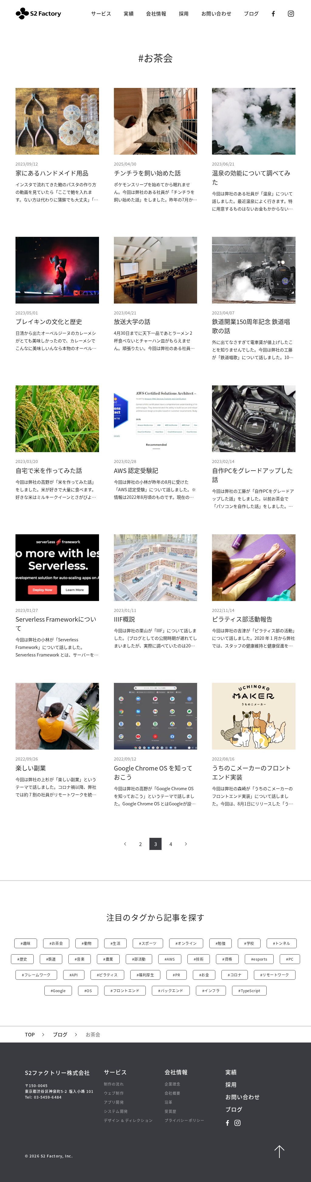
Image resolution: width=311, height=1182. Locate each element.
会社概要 (172, 1093)
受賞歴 (170, 1111)
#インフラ (211, 990)
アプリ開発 (114, 1102)
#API (74, 974)
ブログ (251, 13)
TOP (30, 1034)
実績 (129, 13)
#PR (176, 974)
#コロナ (234, 974)
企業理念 (172, 1083)
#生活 (115, 943)
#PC (289, 959)
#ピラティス (107, 974)
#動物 (86, 943)
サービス (101, 13)
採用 (184, 13)
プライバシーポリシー (184, 1120)
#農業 (108, 959)
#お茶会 (56, 943)
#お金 (204, 974)
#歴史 (22, 959)
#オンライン (186, 943)
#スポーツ (147, 943)
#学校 (249, 943)
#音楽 (79, 959)
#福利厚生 (145, 974)
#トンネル (281, 943)
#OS (88, 990)
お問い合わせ (216, 13)
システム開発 (116, 1111)
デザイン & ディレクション (128, 1120)
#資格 (227, 959)
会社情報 (156, 13)
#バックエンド (170, 990)
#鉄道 (51, 959)
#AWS (170, 959)
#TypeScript (249, 990)
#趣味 (25, 943)
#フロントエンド (125, 990)
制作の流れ (114, 1083)
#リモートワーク (274, 974)
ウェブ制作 (114, 1093)
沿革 (169, 1102)
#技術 (198, 959)
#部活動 (139, 959)
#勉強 (220, 943)
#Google (58, 990)
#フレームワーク (36, 974)
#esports (259, 959)
